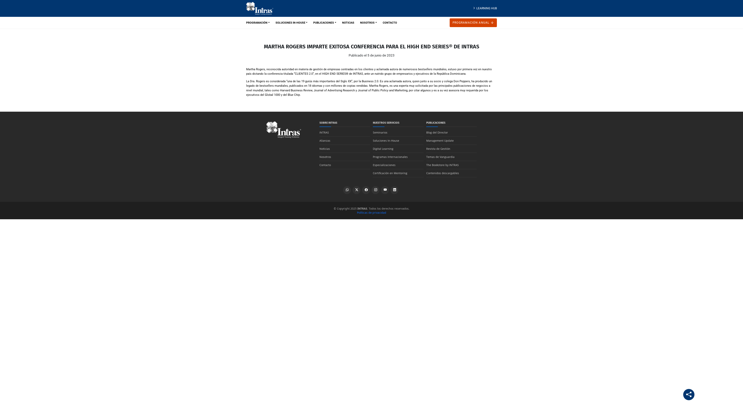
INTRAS (324, 132)
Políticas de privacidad (371, 212)
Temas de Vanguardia (440, 157)
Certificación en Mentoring (390, 173)
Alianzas (324, 140)
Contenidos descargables (442, 173)
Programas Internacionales (390, 157)
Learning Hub (486, 8)
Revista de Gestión (438, 149)
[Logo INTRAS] (259, 8)
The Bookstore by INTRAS (442, 165)
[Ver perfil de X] (356, 190)
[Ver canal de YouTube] (385, 190)
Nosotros (325, 157)
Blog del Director (437, 132)
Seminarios (380, 132)
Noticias (324, 149)
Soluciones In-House (386, 140)
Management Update (440, 140)
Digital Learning (383, 149)
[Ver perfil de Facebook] (366, 190)
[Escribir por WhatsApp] (347, 190)
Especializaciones (384, 165)
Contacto (325, 165)
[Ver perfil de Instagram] (375, 190)
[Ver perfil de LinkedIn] (394, 190)
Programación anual (471, 22)
